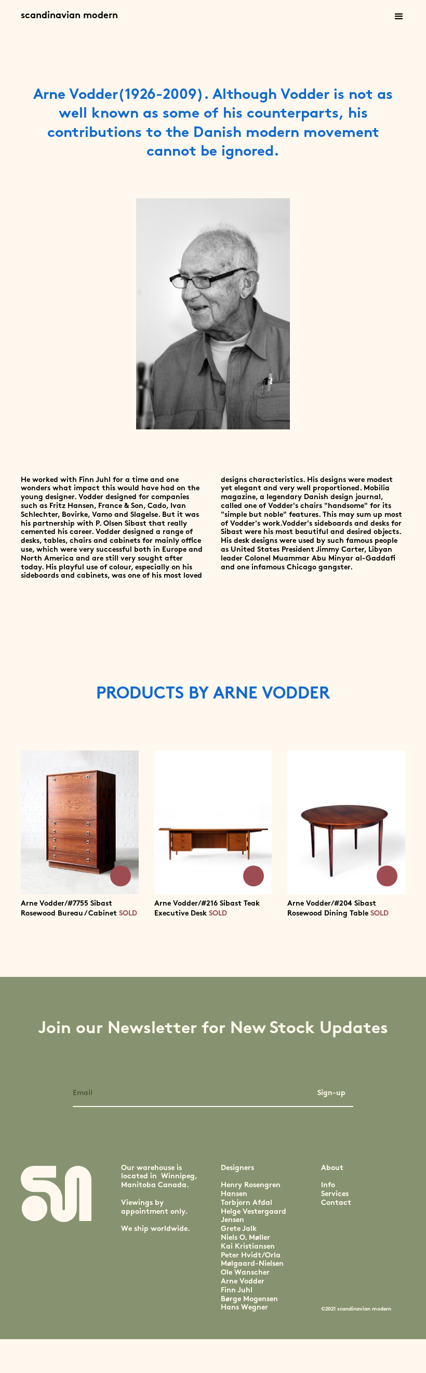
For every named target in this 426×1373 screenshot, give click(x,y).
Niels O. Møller (245, 1238)
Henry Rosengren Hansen (251, 1189)
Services (335, 1194)
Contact (336, 1203)
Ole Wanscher (245, 1273)
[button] (399, 16)
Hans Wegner (244, 1308)
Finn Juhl (236, 1290)
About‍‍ (332, 1168)
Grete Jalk (239, 1229)
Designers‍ (237, 1168)
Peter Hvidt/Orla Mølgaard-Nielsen (252, 1260)
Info (328, 1185)
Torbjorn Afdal (246, 1203)
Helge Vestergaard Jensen (253, 1216)
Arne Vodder (242, 1282)
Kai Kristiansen (248, 1247)
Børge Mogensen (249, 1299)
